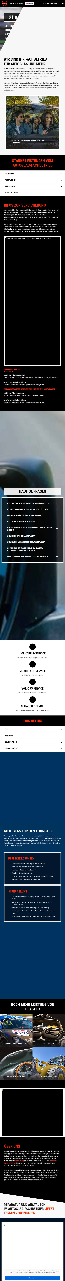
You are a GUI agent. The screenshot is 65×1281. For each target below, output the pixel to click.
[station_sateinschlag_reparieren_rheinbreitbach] (32, 1245)
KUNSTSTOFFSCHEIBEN (16, 1076)
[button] (63, 3)
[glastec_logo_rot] (5, 3)
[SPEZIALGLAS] (48, 1030)
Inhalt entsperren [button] (33, 1278)
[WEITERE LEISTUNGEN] (48, 1063)
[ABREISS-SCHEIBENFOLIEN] (16, 1030)
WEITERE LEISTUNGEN (48, 1076)
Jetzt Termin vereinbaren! (29, 1210)
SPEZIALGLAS (48, 1043)
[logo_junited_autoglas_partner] (29, 3)
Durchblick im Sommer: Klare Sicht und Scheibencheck (27, 141)
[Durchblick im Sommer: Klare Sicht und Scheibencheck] (32, 122)
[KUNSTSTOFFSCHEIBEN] (16, 1063)
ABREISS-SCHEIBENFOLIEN (16, 1043)
